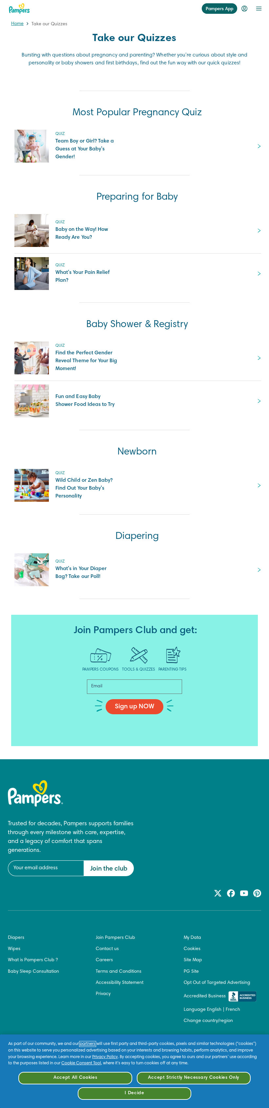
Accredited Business (205, 996)
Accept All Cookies (75, 1077)
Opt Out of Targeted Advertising (217, 983)
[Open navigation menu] (259, 8)
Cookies (192, 949)
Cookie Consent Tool (81, 1063)
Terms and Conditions (118, 971)
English (214, 1010)
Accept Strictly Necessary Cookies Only (193, 1077)
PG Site (191, 971)
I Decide (134, 1093)
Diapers (16, 938)
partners (87, 1044)
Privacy (103, 994)
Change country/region (208, 1021)
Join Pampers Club (115, 938)
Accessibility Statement (119, 983)
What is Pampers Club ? (33, 960)
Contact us (107, 949)
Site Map (193, 960)
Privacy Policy (105, 1057)
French (233, 1010)
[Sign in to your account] (244, 8)
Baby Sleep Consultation (33, 971)
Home (17, 24)
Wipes (14, 949)
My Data (192, 938)
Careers (104, 960)
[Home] (19, 8)
